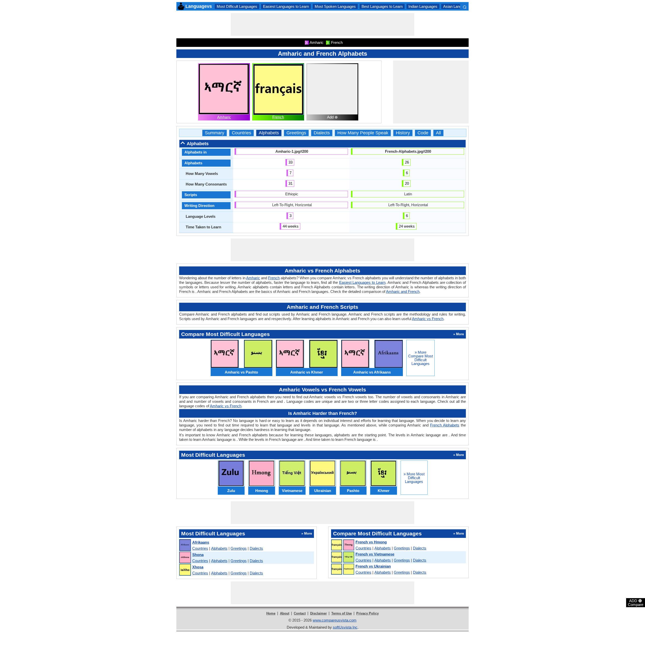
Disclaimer (318, 613)
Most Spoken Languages (335, 6)
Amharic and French (403, 291)
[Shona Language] (184, 557)
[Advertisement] (322, 24)
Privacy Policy (367, 613)
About (284, 613)
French (278, 117)
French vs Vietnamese (375, 554)
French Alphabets (444, 425)
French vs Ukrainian (373, 566)
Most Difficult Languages (237, 6)
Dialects (322, 133)
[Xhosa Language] (184, 570)
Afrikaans (200, 542)
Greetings (296, 133)
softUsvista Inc (345, 627)
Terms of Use (341, 613)
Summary (214, 133)
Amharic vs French (427, 319)
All (438, 133)
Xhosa (197, 567)
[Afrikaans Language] (184, 545)
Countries (241, 133)
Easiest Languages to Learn (286, 6)
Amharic (224, 117)
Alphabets (269, 133)
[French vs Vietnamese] (342, 557)
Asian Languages (457, 6)
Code (422, 133)
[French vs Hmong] (342, 545)
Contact (300, 613)
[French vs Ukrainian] (342, 569)
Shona (198, 554)
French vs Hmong (371, 542)
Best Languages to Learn (382, 6)
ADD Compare (635, 602)
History (403, 133)
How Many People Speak (362, 133)
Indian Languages (422, 6)
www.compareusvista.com (335, 620)
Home (270, 613)
